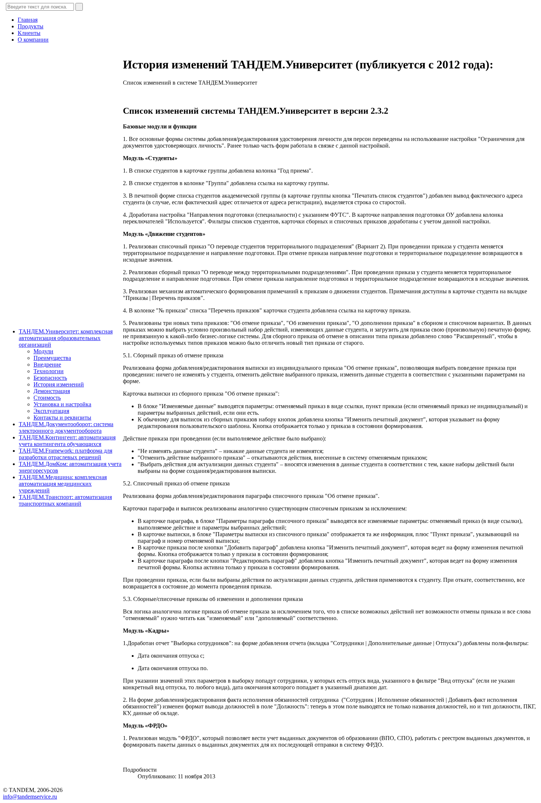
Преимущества (52, 358)
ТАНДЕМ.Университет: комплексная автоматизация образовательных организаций (66, 338)
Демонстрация (51, 391)
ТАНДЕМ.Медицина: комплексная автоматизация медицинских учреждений (63, 484)
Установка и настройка (62, 404)
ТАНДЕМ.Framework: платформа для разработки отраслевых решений (65, 454)
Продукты (30, 26)
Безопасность (50, 378)
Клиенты (29, 33)
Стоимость (47, 398)
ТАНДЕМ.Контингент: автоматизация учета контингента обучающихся (67, 440)
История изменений (58, 384)
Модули (43, 351)
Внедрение (47, 364)
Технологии (48, 371)
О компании (33, 39)
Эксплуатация (51, 411)
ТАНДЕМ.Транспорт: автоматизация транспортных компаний (65, 500)
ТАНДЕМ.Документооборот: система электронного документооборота (66, 427)
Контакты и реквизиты (62, 417)
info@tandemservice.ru (30, 796)
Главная (28, 20)
